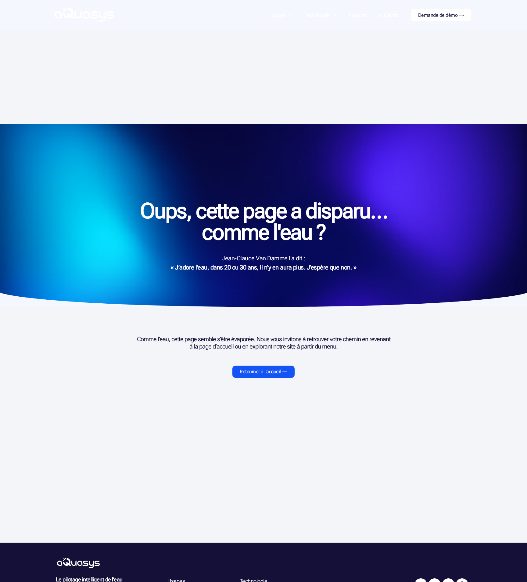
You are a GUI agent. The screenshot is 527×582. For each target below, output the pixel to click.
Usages (278, 15)
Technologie (317, 15)
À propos (357, 15)
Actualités (388, 15)
